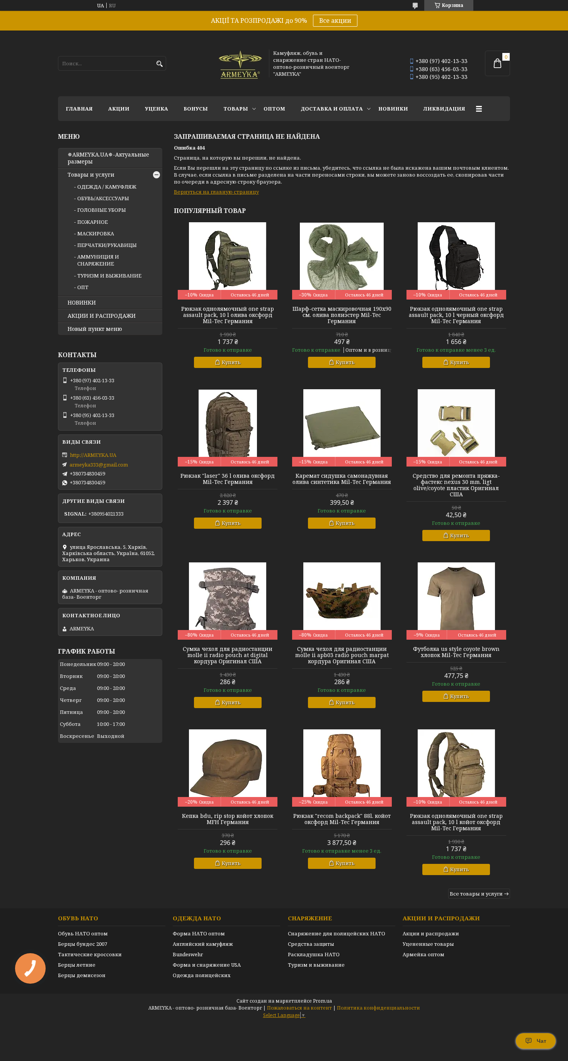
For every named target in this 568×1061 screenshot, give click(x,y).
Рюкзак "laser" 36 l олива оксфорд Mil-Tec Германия (227, 479)
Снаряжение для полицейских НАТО (336, 933)
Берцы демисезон (81, 975)
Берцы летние (76, 964)
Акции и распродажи (431, 933)
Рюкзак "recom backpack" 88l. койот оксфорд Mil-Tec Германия (342, 819)
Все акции (335, 20)
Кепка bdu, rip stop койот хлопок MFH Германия (227, 819)
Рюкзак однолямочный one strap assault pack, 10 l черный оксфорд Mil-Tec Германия (456, 315)
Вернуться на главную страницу (216, 191)
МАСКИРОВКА (95, 233)
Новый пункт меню (95, 328)
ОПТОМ (274, 108)
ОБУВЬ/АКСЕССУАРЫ (103, 198)
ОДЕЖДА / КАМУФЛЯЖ (106, 186)
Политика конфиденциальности (378, 1008)
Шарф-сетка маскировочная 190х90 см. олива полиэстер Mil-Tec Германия (342, 315)
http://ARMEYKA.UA (93, 455)
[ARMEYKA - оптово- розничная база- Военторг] (241, 63)
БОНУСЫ (196, 108)
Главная (79, 108)
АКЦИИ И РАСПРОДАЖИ (102, 315)
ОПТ (82, 287)
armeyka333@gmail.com (99, 465)
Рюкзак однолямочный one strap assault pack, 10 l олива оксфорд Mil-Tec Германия (227, 315)
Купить (231, 362)
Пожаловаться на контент (299, 1008)
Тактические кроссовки (90, 954)
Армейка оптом (423, 954)
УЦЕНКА (156, 108)
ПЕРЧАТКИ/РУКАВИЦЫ (107, 245)
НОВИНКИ (393, 108)
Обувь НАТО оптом (83, 933)
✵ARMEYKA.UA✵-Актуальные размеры (108, 158)
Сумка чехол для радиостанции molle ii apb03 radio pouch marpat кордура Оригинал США (342, 655)
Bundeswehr (188, 954)
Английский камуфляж (203, 943)
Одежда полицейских (202, 975)
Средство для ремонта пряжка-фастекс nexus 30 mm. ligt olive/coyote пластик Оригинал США (456, 485)
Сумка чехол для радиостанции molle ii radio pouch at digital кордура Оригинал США (227, 655)
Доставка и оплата (332, 108)
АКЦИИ (118, 108)
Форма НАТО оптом (199, 933)
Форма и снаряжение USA (207, 964)
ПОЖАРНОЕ (92, 221)
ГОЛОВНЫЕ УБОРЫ (101, 209)
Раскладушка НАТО (314, 954)
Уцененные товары (428, 943)
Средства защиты (311, 943)
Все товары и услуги (476, 893)
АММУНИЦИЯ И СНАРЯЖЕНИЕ (98, 260)
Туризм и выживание (316, 964)
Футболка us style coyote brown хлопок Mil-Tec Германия (456, 652)
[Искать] (159, 64)
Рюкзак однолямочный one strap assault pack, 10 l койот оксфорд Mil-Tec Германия (456, 822)
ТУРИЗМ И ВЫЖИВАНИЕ (109, 275)
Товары (235, 108)
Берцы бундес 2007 (82, 943)
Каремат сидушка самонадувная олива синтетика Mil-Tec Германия (342, 479)
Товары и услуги (91, 174)
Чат (541, 1041)
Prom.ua (322, 1001)
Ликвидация (444, 108)
